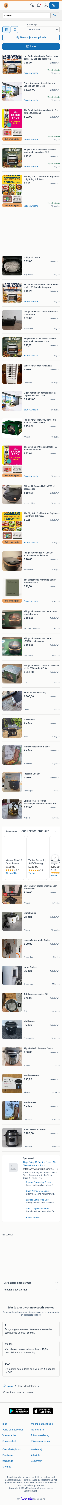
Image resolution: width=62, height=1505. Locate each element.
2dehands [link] (7, 1460)
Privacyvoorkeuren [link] (41, 1441)
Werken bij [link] (36, 1449)
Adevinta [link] (35, 1455)
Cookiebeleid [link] (9, 1441)
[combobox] (27, 15)
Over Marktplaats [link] (11, 1449)
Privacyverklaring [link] (40, 1435)
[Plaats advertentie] (54, 5)
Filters (32, 46)
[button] (39, 5)
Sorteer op (32, 24)
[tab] (6, 29)
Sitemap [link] (6, 1466)
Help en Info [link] (37, 1429)
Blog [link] (4, 1423)
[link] (6, 5)
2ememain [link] (36, 1460)
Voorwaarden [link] (9, 1435)
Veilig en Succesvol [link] (12, 1429)
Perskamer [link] (8, 1455)
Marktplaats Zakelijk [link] (42, 1423)
